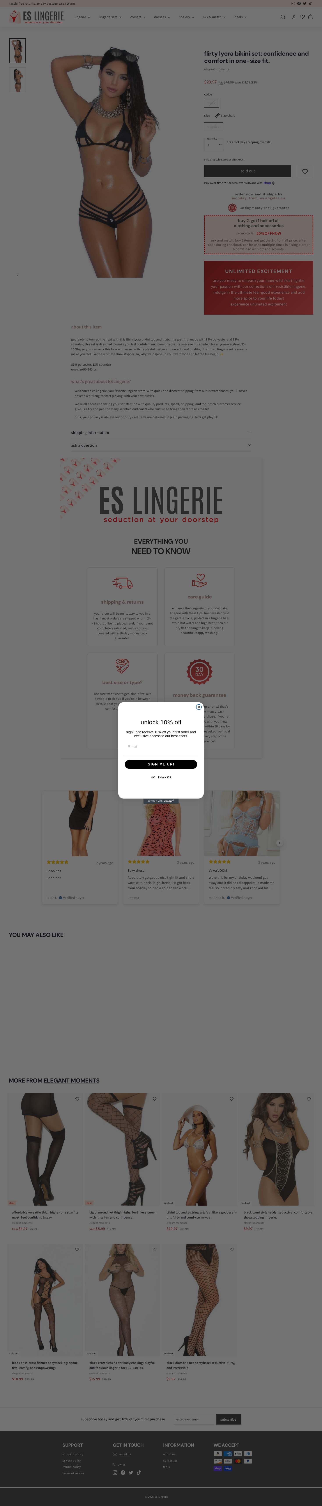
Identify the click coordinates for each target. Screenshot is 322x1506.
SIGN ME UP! (161, 764)
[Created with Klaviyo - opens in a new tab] (161, 801)
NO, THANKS (161, 777)
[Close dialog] (199, 707)
